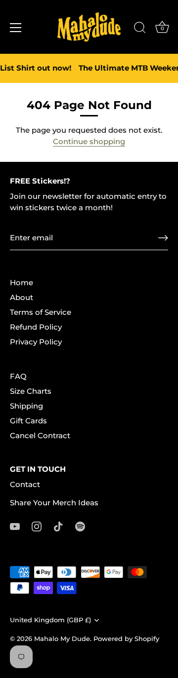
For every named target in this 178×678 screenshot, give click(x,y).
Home (21, 282)
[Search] (140, 29)
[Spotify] (80, 525)
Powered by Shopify (126, 638)
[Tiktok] (58, 525)
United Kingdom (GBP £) (50, 620)
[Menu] (16, 27)
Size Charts (30, 391)
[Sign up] (163, 238)
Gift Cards (28, 420)
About (21, 297)
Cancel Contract (40, 435)
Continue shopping (89, 141)
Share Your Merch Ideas (54, 502)
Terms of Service (40, 312)
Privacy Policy (36, 341)
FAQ (18, 376)
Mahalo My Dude (62, 638)
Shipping (26, 406)
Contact (25, 484)
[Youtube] (15, 525)
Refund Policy (36, 327)
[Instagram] (37, 525)
